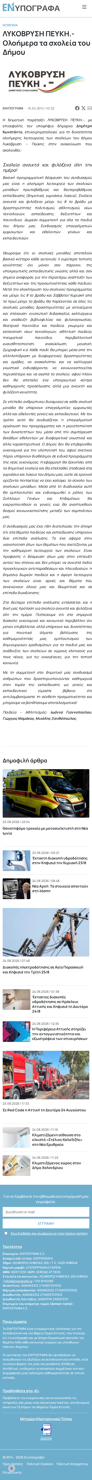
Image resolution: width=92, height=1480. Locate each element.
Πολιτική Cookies (40, 1464)
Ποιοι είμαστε (15, 1321)
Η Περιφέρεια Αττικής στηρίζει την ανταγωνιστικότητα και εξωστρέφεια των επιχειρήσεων (60, 1034)
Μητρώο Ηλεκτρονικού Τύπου (46, 1418)
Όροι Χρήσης (13, 1464)
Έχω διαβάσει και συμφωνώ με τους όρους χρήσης (49, 1233)
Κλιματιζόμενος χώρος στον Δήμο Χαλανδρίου (56, 1165)
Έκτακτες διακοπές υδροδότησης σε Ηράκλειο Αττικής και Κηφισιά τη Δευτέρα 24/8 (60, 1004)
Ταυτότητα (12, 1246)
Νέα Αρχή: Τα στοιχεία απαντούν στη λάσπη (60, 889)
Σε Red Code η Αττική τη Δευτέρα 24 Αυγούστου (44, 1110)
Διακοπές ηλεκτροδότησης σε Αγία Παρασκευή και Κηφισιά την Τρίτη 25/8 (43, 970)
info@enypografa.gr (18, 1281)
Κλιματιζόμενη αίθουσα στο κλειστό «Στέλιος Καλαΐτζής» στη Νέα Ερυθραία (57, 1139)
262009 (46, 1439)
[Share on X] (83, 108)
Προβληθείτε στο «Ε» (21, 1390)
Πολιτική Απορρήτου (72, 1464)
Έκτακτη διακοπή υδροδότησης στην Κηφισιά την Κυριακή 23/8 (60, 860)
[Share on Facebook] (77, 108)
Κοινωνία (10, 25)
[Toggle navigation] (84, 7)
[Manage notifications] (11, 1468)
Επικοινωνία (12, 1472)
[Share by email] (90, 108)
